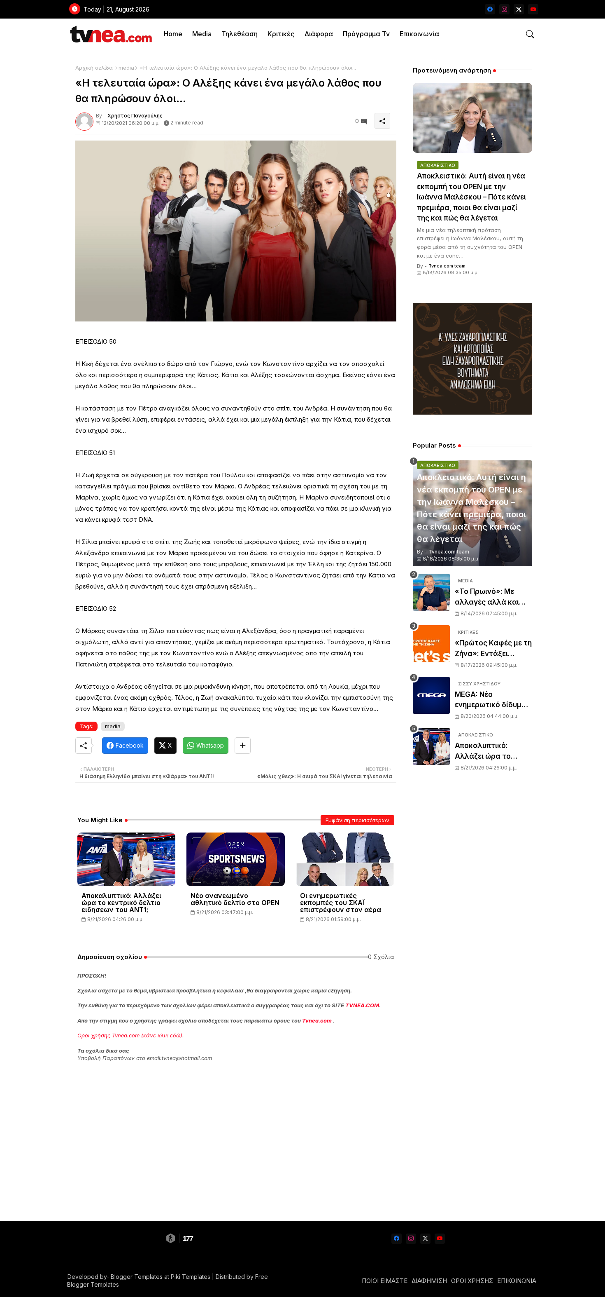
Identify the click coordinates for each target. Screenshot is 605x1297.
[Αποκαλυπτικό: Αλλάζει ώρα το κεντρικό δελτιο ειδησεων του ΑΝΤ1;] (431, 746)
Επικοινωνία (419, 34)
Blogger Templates (137, 1276)
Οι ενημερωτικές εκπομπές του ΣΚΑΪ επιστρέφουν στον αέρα (340, 902)
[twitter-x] (519, 9)
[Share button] (243, 745)
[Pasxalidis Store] (472, 412)
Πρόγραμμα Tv (366, 34)
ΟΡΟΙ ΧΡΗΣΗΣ (472, 1281)
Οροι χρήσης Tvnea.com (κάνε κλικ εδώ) (129, 1035)
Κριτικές (281, 34)
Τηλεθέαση (239, 34)
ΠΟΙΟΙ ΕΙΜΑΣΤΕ (384, 1281)
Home (173, 34)
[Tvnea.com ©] (110, 34)
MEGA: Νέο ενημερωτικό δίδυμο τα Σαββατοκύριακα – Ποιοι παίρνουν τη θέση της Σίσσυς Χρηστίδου (493, 700)
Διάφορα (319, 34)
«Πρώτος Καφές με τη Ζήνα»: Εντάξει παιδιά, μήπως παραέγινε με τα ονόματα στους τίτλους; (493, 649)
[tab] (173, 34)
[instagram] (504, 9)
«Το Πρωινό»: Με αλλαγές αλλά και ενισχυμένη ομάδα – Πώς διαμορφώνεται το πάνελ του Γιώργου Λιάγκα (493, 597)
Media (202, 34)
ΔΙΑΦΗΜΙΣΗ (429, 1281)
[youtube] (533, 9)
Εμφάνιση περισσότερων (357, 820)
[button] (530, 34)
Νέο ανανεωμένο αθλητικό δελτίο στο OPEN (235, 899)
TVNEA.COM (362, 1005)
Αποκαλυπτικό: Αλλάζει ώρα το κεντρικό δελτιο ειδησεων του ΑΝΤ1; (121, 902)
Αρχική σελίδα (94, 67)
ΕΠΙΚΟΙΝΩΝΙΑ (516, 1281)
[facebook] (490, 9)
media (126, 67)
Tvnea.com (317, 1020)
